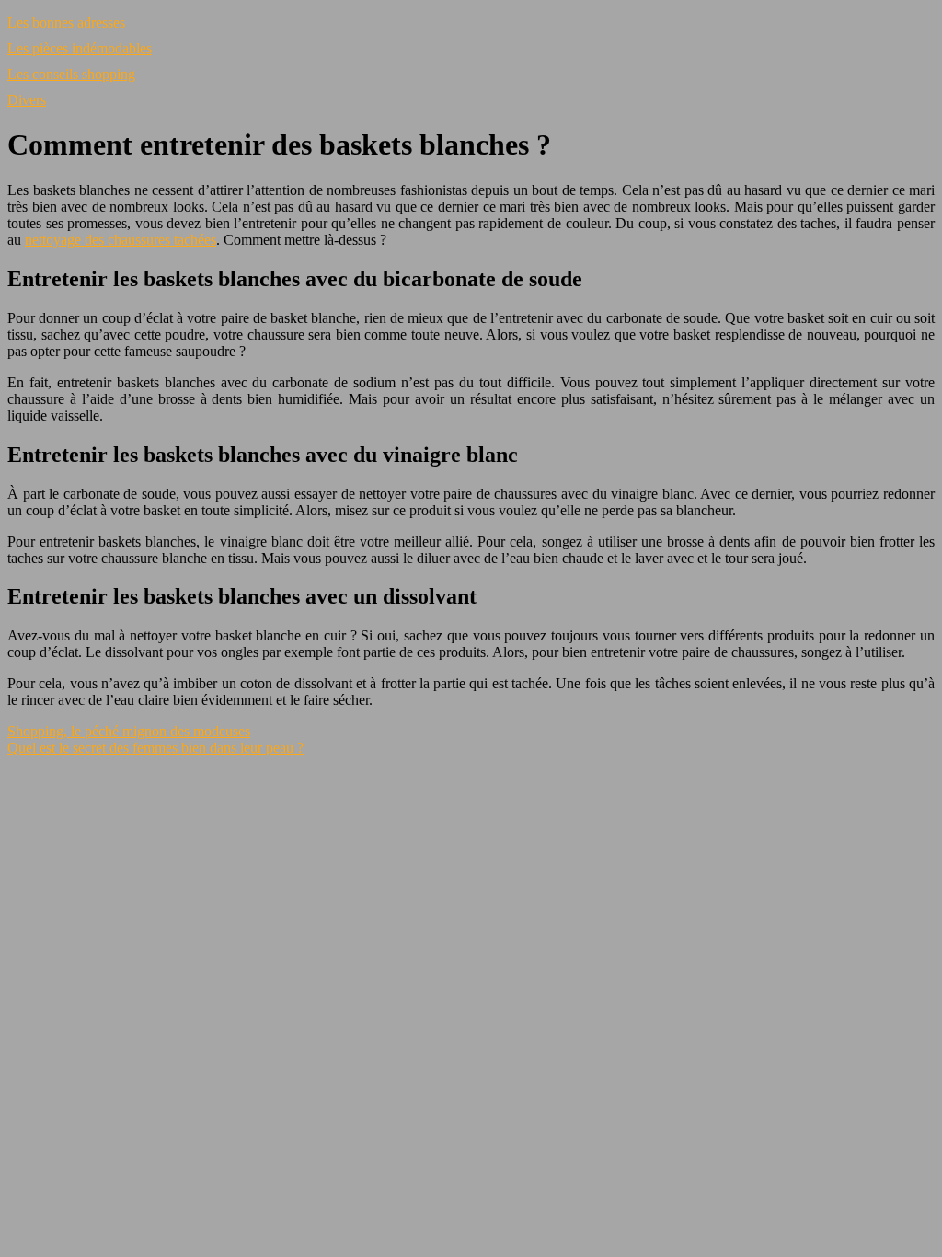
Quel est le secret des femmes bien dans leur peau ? (155, 747)
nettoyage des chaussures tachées (120, 240)
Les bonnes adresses (66, 22)
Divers (26, 100)
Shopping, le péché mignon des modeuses (128, 731)
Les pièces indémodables (79, 48)
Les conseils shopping (71, 74)
